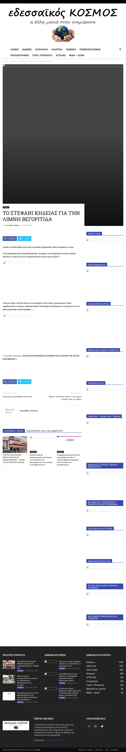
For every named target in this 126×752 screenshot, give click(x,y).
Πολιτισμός (99, 750)
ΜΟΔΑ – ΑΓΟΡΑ (76, 55)
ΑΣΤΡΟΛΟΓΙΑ (41, 49)
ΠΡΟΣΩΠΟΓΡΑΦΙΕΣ (19, 55)
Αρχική (5, 61)
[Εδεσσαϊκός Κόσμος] (63, 25)
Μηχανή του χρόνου (86, 750)
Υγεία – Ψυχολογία (111, 750)
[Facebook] (113, 1)
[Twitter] (121, 1)
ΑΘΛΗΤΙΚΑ (57, 49)
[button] (120, 49)
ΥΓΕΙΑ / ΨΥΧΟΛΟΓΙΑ (42, 55)
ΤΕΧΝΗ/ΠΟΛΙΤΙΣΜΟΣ (89, 49)
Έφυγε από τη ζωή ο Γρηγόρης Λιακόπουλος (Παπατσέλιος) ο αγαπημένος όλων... (70, 663)
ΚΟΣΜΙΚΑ (71, 49)
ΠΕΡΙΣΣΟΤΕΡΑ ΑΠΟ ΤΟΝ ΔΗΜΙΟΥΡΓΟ (44, 431)
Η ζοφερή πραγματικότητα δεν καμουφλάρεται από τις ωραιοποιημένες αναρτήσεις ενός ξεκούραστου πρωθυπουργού (68, 460)
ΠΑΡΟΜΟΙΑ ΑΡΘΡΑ (13, 431)
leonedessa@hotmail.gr (54, 740)
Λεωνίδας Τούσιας (12, 225)
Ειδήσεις (13, 61)
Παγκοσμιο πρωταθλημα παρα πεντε (17, 397)
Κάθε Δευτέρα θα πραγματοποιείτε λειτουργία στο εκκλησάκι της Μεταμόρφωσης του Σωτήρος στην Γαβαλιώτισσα (41, 460)
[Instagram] (117, 1)
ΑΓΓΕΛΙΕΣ (61, 55)
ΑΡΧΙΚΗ (14, 49)
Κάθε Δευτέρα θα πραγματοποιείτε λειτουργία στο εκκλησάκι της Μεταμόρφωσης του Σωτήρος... (27, 680)
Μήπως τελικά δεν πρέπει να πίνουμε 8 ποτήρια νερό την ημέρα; (65, 398)
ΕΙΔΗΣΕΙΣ (27, 49)
